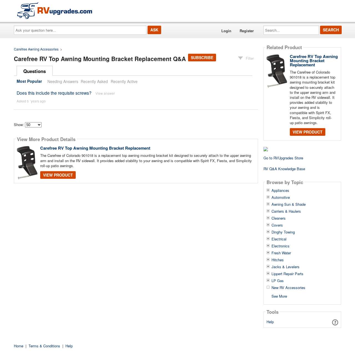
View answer (105, 93)
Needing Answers (62, 81)
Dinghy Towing (283, 232)
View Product (58, 175)
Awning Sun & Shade (289, 204)
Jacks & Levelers (286, 267)
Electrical (279, 239)
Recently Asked (94, 81)
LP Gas (278, 281)
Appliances (280, 190)
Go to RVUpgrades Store (283, 157)
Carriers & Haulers (286, 211)
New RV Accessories (288, 288)
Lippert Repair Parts (287, 274)
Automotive (281, 197)
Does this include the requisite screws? (54, 93)
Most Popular (29, 81)
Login (226, 30)
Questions (34, 71)
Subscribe (202, 57)
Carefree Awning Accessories (36, 49)
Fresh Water (281, 253)
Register (247, 30)
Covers (277, 225)
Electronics (281, 246)
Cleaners (279, 218)
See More (279, 295)
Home (18, 345)
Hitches (278, 260)
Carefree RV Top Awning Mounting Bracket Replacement (95, 148)
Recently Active (124, 81)
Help (270, 321)
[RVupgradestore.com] (54, 10)
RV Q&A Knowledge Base (284, 168)
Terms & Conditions (44, 345)
